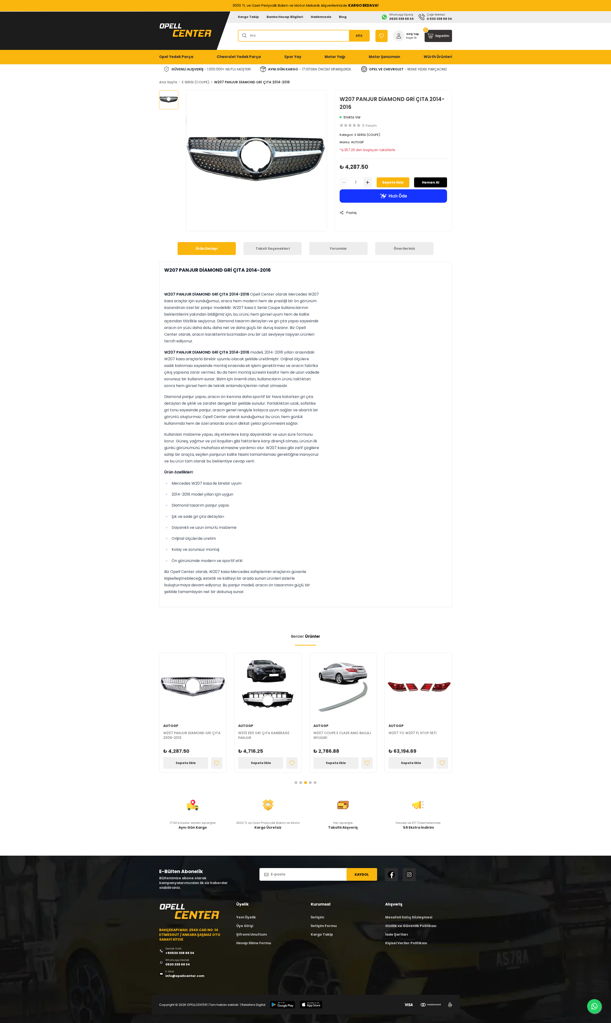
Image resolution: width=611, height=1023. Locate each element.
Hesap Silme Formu (253, 943)
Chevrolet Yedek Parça (239, 56)
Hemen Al (430, 182)
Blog (343, 17)
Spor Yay (292, 56)
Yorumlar (338, 248)
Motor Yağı (335, 56)
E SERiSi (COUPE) (195, 82)
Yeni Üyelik (246, 917)
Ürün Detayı (207, 248)
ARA (359, 35)
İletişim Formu (324, 925)
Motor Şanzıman (384, 56)
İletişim (317, 917)
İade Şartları (396, 934)
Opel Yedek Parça (176, 56)
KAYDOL (362, 874)
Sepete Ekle (393, 182)
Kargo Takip (248, 17)
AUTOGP (357, 142)
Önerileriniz (404, 248)
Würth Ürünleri (438, 56)
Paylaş (351, 212)
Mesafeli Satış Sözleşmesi (408, 917)
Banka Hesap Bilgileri (285, 17)
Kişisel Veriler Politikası (406, 943)
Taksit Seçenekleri (273, 248)
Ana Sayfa (168, 82)
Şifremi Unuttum (251, 934)
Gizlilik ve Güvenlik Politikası (411, 925)
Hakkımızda (321, 17)
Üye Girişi (244, 925)
